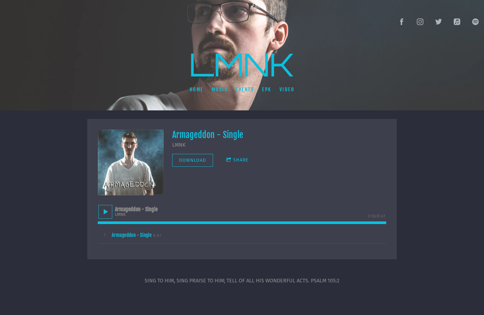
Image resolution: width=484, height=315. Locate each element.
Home (196, 89)
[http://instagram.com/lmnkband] (420, 21)
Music (220, 89)
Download (192, 160)
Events (245, 89)
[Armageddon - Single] (131, 162)
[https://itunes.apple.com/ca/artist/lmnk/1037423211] (457, 21)
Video (287, 89)
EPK (266, 89)
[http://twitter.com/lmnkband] (438, 21)
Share (240, 160)
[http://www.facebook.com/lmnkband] (401, 21)
